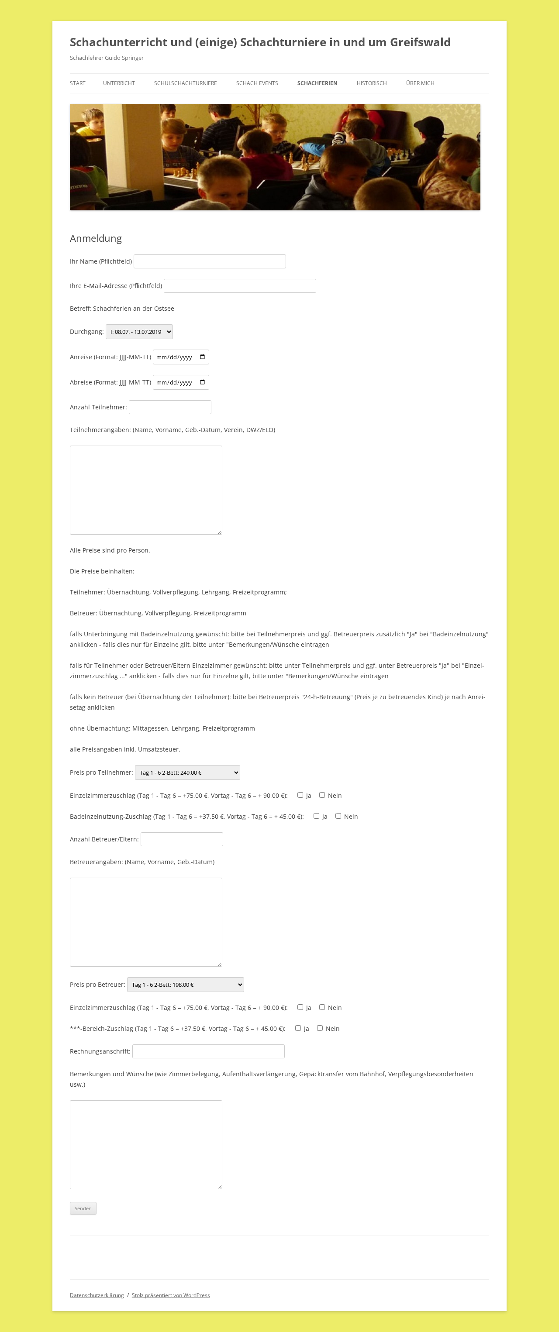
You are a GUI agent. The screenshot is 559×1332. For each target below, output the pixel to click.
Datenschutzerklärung (97, 1295)
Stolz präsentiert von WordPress (171, 1295)
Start (78, 83)
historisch (372, 83)
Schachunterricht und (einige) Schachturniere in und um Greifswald (260, 42)
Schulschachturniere (185, 83)
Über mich (420, 83)
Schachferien (317, 83)
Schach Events (257, 83)
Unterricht (119, 83)
